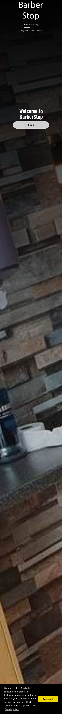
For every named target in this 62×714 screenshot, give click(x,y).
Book (39, 30)
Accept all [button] (48, 699)
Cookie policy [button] (12, 709)
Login (32, 30)
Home (27, 24)
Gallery (34, 24)
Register (24, 30)
